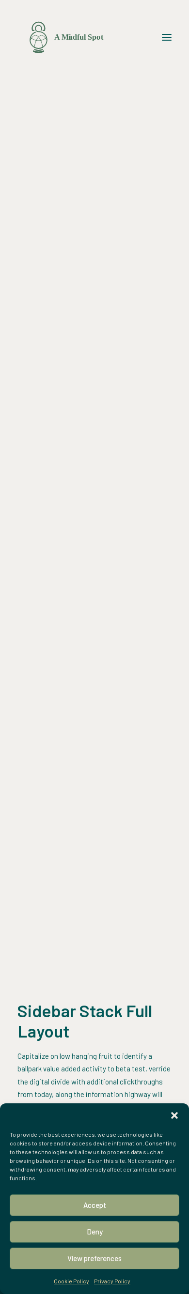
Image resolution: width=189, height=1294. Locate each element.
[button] (174, 1115)
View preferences (94, 1258)
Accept (94, 1205)
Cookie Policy (71, 1281)
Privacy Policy (112, 1281)
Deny (95, 1231)
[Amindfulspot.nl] (66, 37)
